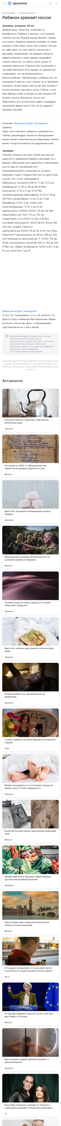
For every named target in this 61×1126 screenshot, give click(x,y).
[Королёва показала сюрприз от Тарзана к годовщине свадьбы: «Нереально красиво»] (30, 1095)
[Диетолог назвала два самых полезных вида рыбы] (30, 638)
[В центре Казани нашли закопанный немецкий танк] (30, 821)
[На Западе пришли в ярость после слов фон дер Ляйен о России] (30, 1004)
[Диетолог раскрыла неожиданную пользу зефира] (30, 501)
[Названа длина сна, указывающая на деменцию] (30, 684)
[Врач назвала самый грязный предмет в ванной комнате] (30, 1049)
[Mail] (9, 3)
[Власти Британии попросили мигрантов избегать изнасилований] (30, 912)
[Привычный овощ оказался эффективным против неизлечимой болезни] (30, 867)
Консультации (8, 13)
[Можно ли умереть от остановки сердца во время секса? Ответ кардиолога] (30, 775)
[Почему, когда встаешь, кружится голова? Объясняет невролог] (30, 592)
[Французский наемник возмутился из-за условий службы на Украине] (30, 547)
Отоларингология (27, 13)
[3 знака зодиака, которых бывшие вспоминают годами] (30, 730)
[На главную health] (19, 3)
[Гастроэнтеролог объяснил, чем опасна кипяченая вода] (30, 410)
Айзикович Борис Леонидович (31, 123)
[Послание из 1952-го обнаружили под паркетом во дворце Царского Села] (30, 455)
